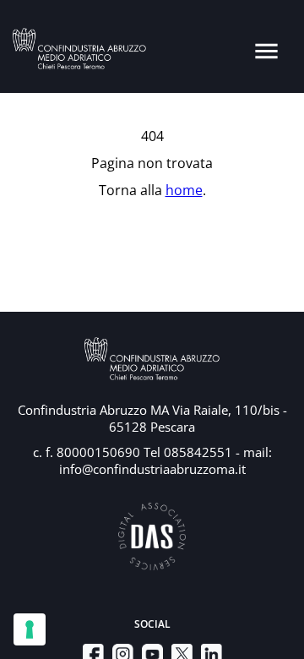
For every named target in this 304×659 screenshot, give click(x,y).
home (184, 190)
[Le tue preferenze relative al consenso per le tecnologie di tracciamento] (30, 629)
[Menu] (266, 51)
